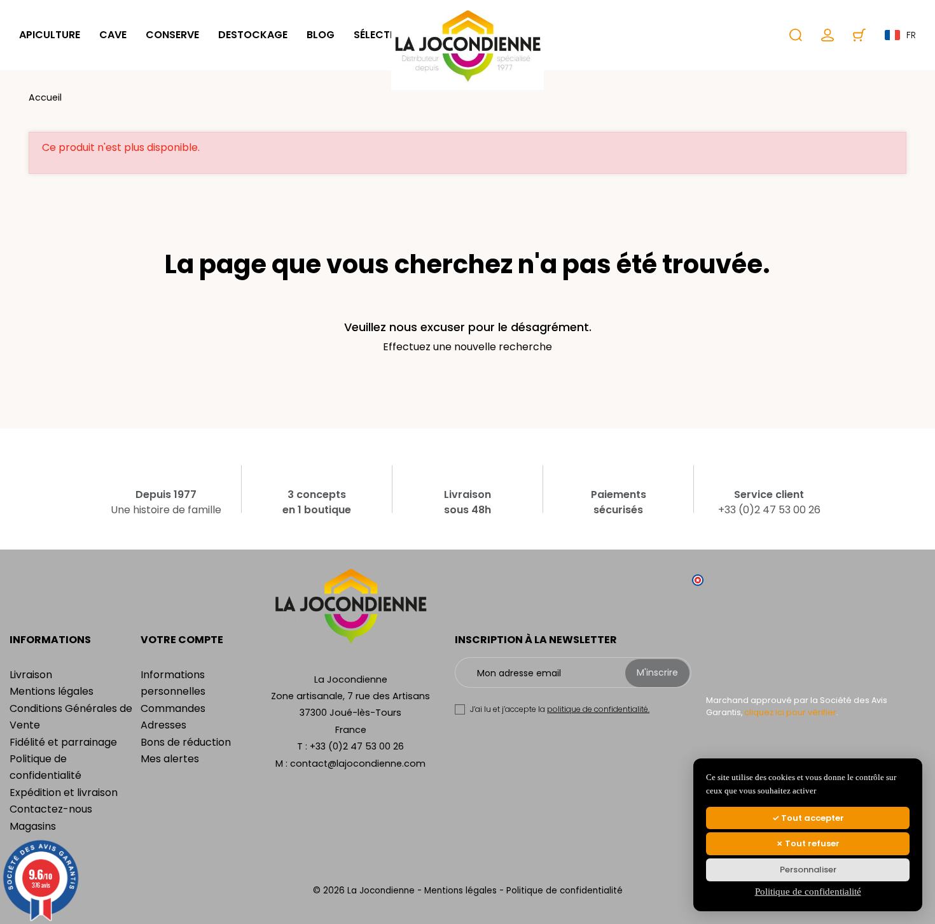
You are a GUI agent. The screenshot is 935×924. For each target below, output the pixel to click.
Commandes (173, 708)
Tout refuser (811, 843)
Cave (113, 34)
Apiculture (49, 34)
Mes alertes (170, 758)
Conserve (172, 34)
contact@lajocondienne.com (358, 763)
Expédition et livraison (64, 792)
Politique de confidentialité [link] (808, 891)
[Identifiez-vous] (827, 35)
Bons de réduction (186, 742)
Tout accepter (811, 818)
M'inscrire (657, 672)
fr (911, 35)
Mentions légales (52, 691)
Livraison (31, 674)
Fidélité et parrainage (63, 742)
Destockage (252, 34)
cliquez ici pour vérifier (790, 712)
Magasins (33, 826)
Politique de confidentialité (564, 891)
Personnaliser (808, 870)
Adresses (163, 725)
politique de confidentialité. (598, 709)
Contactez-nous (51, 809)
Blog (321, 34)
